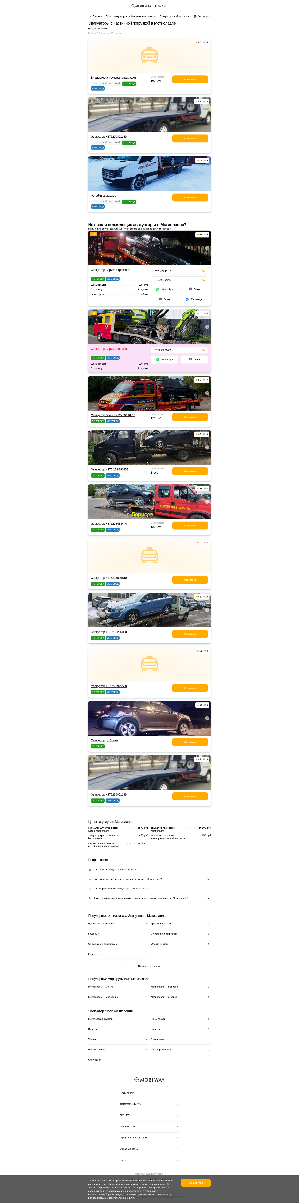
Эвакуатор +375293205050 (109, 632)
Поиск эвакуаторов (116, 16)
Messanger (197, 299)
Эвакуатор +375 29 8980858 (109, 469)
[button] (146, 262)
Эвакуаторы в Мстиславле (174, 16)
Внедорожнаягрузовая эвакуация (113, 77)
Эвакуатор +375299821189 (108, 136)
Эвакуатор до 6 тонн (104, 740)
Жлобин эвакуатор (103, 195)
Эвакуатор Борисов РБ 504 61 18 (113, 415)
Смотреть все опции (149, 966)
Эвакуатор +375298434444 (109, 523)
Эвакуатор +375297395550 (109, 686)
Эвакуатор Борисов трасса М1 (111, 270)
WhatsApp (167, 289)
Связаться (190, 79)
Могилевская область (143, 16)
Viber (197, 289)
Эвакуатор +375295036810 (109, 578)
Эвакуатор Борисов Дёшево (110, 349)
